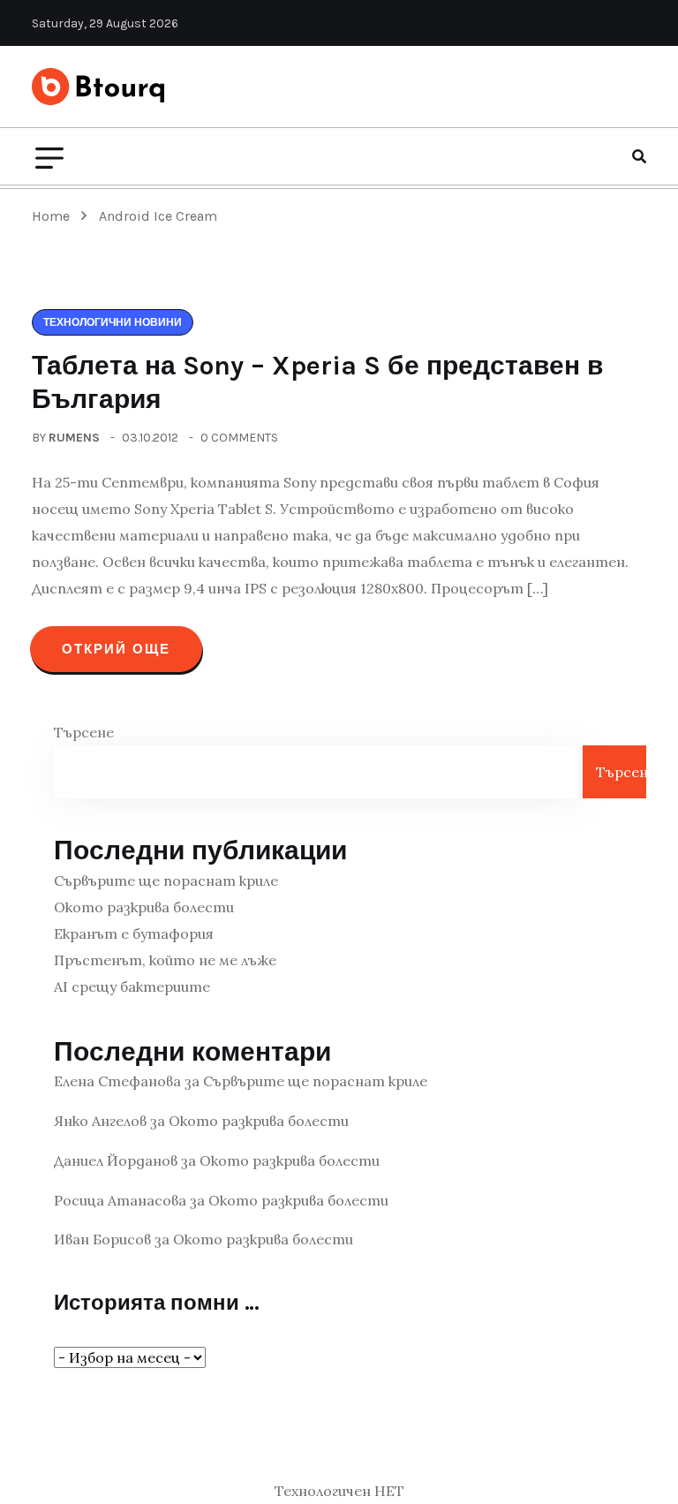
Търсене (84, 732)
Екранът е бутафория (134, 933)
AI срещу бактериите (132, 986)
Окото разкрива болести (144, 907)
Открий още (116, 649)
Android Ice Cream (158, 216)
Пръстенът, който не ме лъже (165, 960)
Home (54, 216)
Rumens (74, 437)
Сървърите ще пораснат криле (166, 880)
